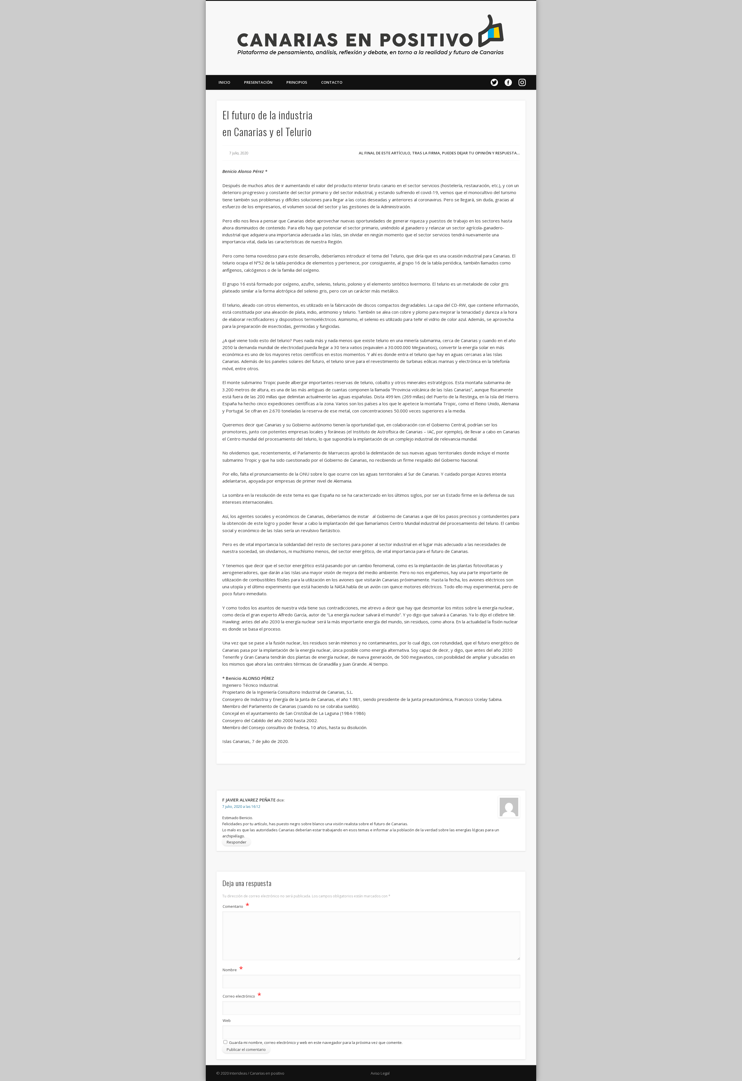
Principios (296, 82)
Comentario (236, 905)
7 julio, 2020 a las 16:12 (241, 806)
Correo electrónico (242, 995)
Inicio (224, 82)
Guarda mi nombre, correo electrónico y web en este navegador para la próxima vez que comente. (316, 1042)
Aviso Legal (380, 1073)
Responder (236, 842)
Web (227, 1020)
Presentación (258, 82)
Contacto (331, 82)
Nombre (233, 969)
